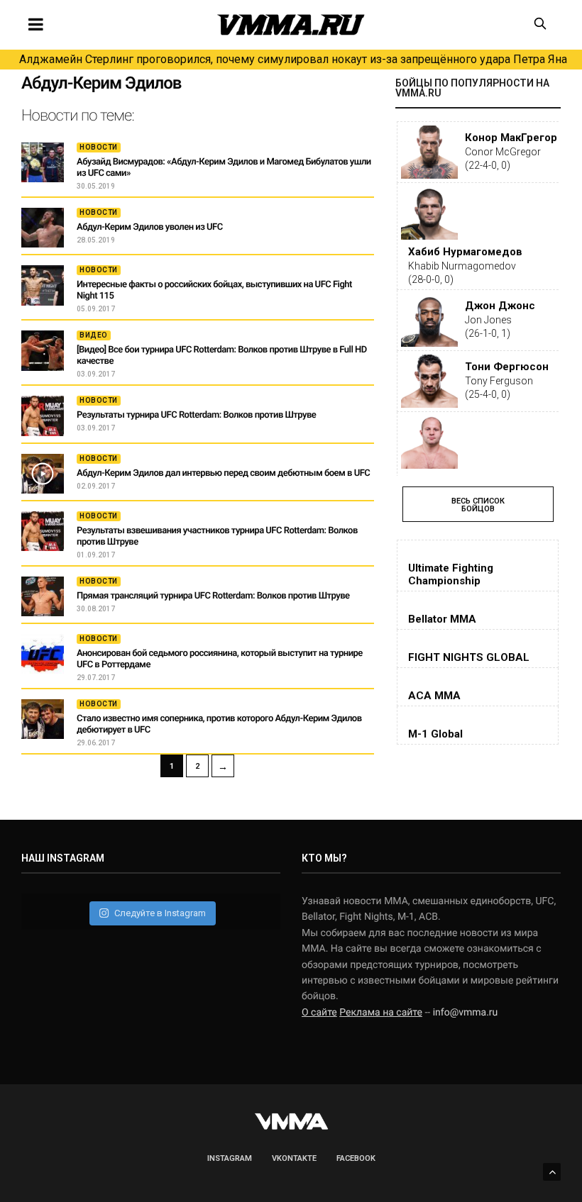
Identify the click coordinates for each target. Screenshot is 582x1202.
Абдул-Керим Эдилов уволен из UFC (150, 227)
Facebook (355, 1158)
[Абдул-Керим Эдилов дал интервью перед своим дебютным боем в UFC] (42, 474)
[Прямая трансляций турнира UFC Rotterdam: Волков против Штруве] (42, 596)
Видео (93, 335)
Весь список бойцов (478, 504)
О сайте (319, 1012)
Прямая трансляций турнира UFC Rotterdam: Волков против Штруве (213, 596)
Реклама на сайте (380, 1012)
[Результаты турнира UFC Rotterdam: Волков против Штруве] (42, 415)
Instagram (229, 1158)
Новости (98, 147)
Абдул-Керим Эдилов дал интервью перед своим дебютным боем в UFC (223, 473)
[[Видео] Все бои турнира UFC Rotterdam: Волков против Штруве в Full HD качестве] (42, 350)
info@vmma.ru (465, 1012)
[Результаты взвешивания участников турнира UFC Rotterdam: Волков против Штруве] (42, 531)
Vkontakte (294, 1158)
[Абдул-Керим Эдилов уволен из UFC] (42, 227)
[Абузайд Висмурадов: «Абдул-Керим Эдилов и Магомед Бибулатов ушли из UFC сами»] (42, 162)
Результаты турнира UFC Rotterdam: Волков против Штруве (196, 415)
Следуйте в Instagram (160, 913)
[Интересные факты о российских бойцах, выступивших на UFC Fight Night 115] (42, 285)
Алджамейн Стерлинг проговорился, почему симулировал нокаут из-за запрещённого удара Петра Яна (293, 59)
